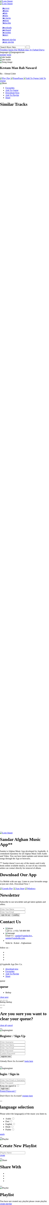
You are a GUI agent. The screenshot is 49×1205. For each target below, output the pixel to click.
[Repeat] (4, 1005)
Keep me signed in (8, 1086)
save (6, 997)
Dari (7, 1121)
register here (27, 1096)
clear (2, 997)
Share (7, 97)
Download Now (12, 93)
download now (11, 969)
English (9, 1124)
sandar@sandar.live (23, 936)
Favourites (9, 88)
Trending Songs (7, 50)
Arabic (8, 1119)
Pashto (8, 1129)
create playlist (6, 1204)
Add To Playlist (12, 95)
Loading (16, 915)
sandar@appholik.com (15, 938)
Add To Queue (11, 90)
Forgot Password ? (8, 1091)
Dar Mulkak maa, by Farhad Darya (29, 50)
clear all (3, 1025)
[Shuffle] (1, 1005)
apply (2, 1134)
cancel (10, 1025)
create (2, 1155)
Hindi (8, 1127)
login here (28, 1061)
